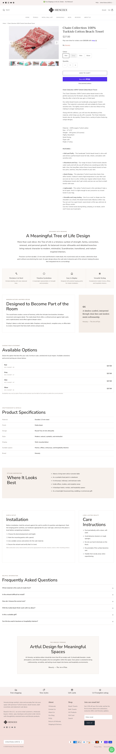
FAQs (97, 2)
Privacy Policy (98, 747)
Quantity (65, 61)
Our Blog (51, 715)
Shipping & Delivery (54, 724)
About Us (51, 712)
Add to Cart (84, 73)
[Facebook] (6, 2)
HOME (27, 17)
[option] (34, 42)
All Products (72, 712)
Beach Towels (72, 706)
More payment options (84, 83)
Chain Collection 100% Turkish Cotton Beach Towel (21, 23)
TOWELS (35, 17)
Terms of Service (108, 747)
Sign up (89, 723)
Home (4, 23)
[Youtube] (11, 2)
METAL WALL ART (47, 17)
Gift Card (71, 715)
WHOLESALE (60, 17)
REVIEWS (78, 17)
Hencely (67, 45)
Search (70, 718)
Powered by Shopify (18, 746)
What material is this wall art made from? (16, 588)
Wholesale (52, 706)
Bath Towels (72, 709)
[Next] (57, 43)
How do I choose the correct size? (13, 601)
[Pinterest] (13, 2)
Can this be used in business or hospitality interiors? (20, 621)
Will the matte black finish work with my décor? (18, 608)
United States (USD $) (106, 2)
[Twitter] (3, 2)
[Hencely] (58, 10)
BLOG (69, 17)
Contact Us (52, 709)
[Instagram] (8, 2)
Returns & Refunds (54, 721)
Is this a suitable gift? (9, 615)
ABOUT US (87, 17)
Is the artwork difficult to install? (13, 594)
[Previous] (11, 43)
